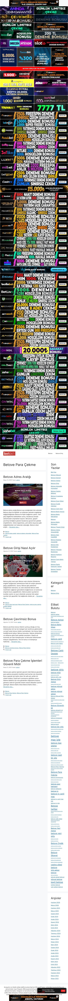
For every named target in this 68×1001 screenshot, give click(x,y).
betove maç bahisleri (55, 733)
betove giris (57, 669)
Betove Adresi (55, 480)
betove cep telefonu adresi (56, 660)
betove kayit (55, 724)
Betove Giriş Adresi (56, 680)
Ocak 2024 (54, 950)
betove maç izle (55, 738)
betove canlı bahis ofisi (56, 645)
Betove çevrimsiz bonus (12, 648)
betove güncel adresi (56, 692)
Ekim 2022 (54, 961)
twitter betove (55, 885)
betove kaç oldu (57, 727)
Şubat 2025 (55, 914)
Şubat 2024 (55, 947)
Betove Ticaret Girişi (57, 527)
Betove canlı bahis (57, 643)
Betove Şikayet (56, 475)
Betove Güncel (56, 478)
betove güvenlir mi (57, 710)
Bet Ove (53, 472)
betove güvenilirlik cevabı (56, 703)
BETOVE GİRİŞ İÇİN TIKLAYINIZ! (34, 69)
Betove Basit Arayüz (57, 511)
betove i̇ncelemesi (55, 720)
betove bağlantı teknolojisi (56, 631)
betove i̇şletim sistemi (55, 722)
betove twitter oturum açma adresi (57, 812)
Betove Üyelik (57, 843)
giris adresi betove (55, 871)
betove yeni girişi (54, 838)
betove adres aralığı (10, 533)
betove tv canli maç (57, 795)
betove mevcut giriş (55, 748)
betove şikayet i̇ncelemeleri (56, 862)
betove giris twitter (55, 675)
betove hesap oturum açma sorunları (56, 712)
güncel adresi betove (57, 877)
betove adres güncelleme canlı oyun (57, 617)
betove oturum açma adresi (56, 760)
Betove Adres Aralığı (17, 477)
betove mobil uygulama (56, 752)
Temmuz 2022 (55, 970)
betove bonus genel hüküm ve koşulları (57, 636)
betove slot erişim (54, 781)
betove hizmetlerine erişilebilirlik (55, 715)
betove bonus (55, 633)
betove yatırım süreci (55, 826)
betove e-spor (54, 662)
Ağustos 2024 (55, 930)
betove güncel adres (56, 687)
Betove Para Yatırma (22, 693)
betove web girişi (54, 816)
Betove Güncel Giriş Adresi (57, 697)
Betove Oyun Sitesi (57, 501)
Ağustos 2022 (55, 967)
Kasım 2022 (55, 959)
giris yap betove (54, 875)
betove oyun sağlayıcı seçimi (57, 764)
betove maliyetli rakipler (56, 731)
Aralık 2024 (55, 919)
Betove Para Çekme (23, 604)
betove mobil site (54, 750)
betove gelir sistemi (55, 667)
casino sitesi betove (56, 866)
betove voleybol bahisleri (56, 814)
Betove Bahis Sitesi (56, 626)
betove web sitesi (56, 819)
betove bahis (55, 622)
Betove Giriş (59, 453)
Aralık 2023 (55, 953)
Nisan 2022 (55, 978)
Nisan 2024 (55, 942)
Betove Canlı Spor (57, 509)
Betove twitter (54, 807)
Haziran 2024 (55, 936)
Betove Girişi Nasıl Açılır (19, 548)
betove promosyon (57, 777)
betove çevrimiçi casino (56, 846)
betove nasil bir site (56, 756)
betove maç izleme (56, 744)
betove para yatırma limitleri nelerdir (57, 769)
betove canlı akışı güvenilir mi (57, 641)
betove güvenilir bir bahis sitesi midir (57, 700)
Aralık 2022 (54, 956)
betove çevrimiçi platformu (56, 848)
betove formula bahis (55, 664)
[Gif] (34, 189)
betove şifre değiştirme (56, 860)
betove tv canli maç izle (57, 800)
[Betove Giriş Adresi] (9, 453)
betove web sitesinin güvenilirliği (55, 821)
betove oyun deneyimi (55, 762)
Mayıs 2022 (55, 976)
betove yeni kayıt (54, 841)
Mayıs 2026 (55, 905)
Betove (50, 453)
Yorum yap (8, 537)
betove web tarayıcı (55, 824)
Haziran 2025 (55, 908)
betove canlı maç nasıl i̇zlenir (57, 656)
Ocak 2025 (54, 916)
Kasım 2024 (55, 922)
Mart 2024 (54, 945)
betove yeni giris (56, 834)
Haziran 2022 (55, 973)
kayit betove (57, 882)
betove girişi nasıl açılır (11, 604)
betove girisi (56, 673)
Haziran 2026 (55, 902)
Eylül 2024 (54, 928)
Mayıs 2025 (55, 911)
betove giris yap (56, 677)
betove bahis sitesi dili (56, 629)
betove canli (56, 639)
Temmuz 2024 (56, 933)
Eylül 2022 (54, 964)
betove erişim (60, 662)
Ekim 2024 (54, 925)
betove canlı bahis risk (55, 648)
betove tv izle (55, 803)
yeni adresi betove (57, 887)
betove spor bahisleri (55, 785)
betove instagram (56, 718)
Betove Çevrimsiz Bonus (19, 619)
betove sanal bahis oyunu (56, 779)
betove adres (55, 614)
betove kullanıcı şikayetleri (24, 533)
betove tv (54, 791)
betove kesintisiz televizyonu (57, 729)
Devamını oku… (14, 527)
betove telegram (56, 789)
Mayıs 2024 (55, 939)
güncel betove (56, 879)
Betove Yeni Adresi (55, 829)
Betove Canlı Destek (57, 652)
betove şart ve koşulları (56, 858)
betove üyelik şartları (55, 850)
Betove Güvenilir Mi (57, 707)
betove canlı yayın (55, 658)
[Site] (34, 115)
